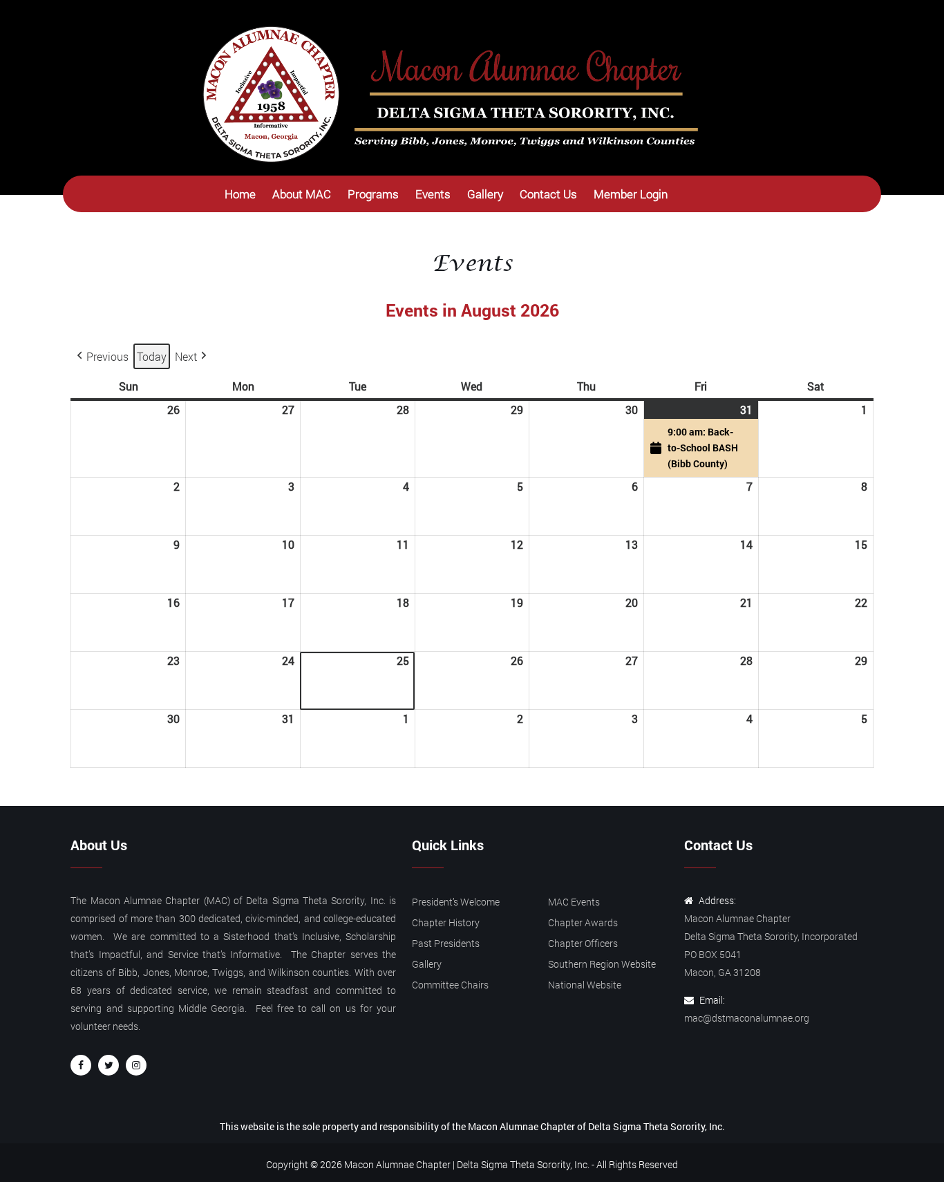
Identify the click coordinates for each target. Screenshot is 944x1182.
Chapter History (446, 922)
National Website (584, 984)
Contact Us (548, 194)
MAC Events (574, 901)
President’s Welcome (456, 901)
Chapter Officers (583, 943)
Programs (373, 194)
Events (433, 194)
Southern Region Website (602, 963)
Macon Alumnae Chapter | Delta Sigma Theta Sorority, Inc (465, 1164)
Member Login (631, 194)
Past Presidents (446, 943)
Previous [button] (107, 356)
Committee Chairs (450, 984)
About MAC (301, 194)
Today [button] (152, 356)
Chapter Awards (583, 922)
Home (240, 194)
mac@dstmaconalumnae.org (746, 1017)
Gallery (485, 194)
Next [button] (186, 356)
